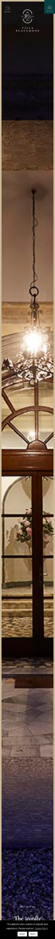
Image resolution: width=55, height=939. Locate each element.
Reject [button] (33, 934)
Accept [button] (22, 934)
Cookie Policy (41, 928)
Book (50, 10)
